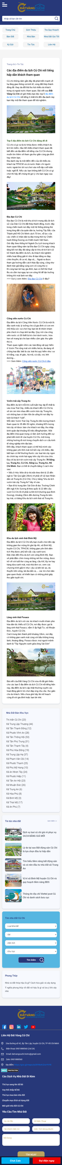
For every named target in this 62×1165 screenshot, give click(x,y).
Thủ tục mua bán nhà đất (13, 1095)
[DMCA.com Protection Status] (10, 1070)
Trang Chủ (10, 30)
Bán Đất (10, 36)
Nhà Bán (31, 36)
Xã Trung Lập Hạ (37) (17, 754)
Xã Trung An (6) (14, 789)
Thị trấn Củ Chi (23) (16, 719)
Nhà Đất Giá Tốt (51, 36)
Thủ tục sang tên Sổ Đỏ (12, 1084)
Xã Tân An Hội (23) (15, 780)
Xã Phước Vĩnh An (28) (17, 732)
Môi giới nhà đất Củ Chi (12, 1106)
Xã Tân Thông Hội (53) (17, 737)
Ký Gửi (10, 44)
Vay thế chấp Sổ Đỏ (11, 1090)
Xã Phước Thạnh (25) (17, 763)
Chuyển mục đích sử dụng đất (15, 1100)
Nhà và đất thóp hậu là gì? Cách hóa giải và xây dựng (30, 983)
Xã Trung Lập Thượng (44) (19, 724)
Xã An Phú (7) (13, 806)
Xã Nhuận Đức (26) (16, 785)
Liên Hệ (51, 44)
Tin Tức (31, 44)
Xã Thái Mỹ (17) (14, 802)
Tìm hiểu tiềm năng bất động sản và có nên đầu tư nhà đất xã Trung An (40, 865)
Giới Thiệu (31, 30)
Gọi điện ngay (46, 1160)
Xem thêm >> (52, 821)
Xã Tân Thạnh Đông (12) (18, 728)
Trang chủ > (12, 64)
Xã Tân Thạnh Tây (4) (17, 745)
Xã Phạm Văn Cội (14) (17, 759)
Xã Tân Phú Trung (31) (17, 741)
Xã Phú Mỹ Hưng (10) (17, 767)
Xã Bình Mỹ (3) (13, 798)
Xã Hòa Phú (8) (14, 793)
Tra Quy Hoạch (52, 30)
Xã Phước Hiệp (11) (16, 776)
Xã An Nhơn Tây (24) (16, 772)
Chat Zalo (15, 1160)
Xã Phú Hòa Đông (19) (17, 750)
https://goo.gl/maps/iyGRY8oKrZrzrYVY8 (32, 1065)
